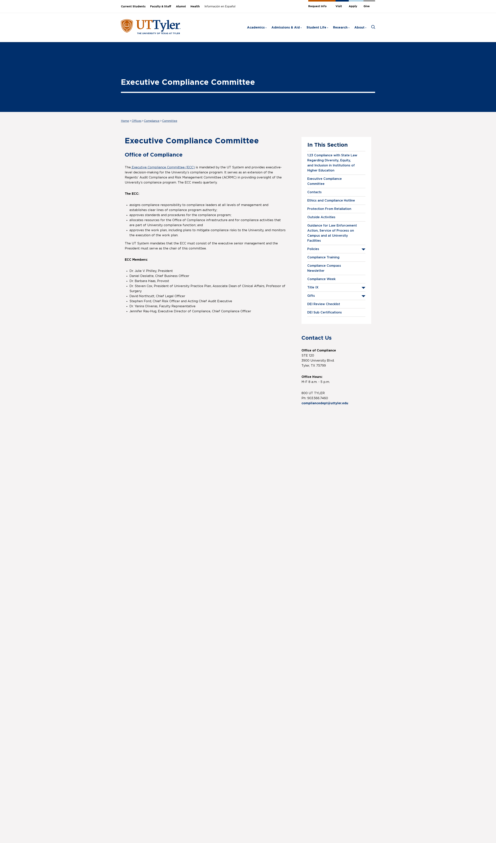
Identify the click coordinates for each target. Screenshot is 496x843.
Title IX (313, 287)
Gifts (311, 295)
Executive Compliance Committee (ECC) (163, 167)
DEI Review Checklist (323, 304)
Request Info (317, 6)
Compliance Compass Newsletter (324, 268)
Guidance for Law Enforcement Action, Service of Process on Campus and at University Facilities (332, 233)
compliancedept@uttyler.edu (325, 403)
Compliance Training (323, 257)
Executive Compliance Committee (324, 181)
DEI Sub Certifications (324, 312)
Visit (339, 6)
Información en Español (219, 6)
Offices (136, 121)
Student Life (316, 27)
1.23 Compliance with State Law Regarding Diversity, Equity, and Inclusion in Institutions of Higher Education (332, 163)
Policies (313, 249)
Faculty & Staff (160, 6)
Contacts (314, 192)
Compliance (151, 121)
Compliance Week (321, 279)
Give (366, 6)
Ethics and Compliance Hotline (331, 200)
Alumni (181, 6)
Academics (256, 27)
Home (125, 121)
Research (340, 27)
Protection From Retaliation (329, 208)
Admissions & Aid (285, 27)
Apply (353, 6)
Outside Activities (321, 217)
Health (195, 6)
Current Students (133, 6)
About (359, 27)
